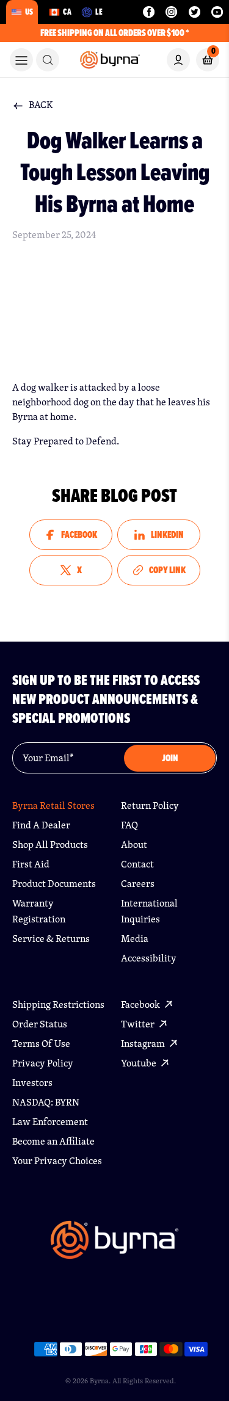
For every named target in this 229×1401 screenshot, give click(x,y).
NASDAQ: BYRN (45, 1102)
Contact (137, 864)
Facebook (141, 1004)
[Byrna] (114, 1246)
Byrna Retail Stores (53, 805)
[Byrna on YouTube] (217, 12)
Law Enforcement (50, 1122)
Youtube (139, 1063)
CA (67, 11)
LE (99, 11)
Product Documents (54, 884)
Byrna (99, 1380)
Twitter (138, 1024)
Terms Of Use (41, 1044)
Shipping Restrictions (58, 1004)
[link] (47, 59)
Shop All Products (50, 845)
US (29, 11)
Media (134, 939)
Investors (32, 1083)
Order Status (39, 1024)
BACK (41, 105)
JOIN (170, 758)
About (134, 845)
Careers (137, 884)
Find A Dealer (41, 825)
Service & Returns (51, 939)
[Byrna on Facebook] (148, 12)
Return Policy (150, 805)
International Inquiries (149, 911)
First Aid (30, 864)
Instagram (144, 1044)
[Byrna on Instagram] (171, 12)
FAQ (129, 825)
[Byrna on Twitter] (194, 12)
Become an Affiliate (53, 1141)
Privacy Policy (42, 1063)
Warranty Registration (38, 911)
